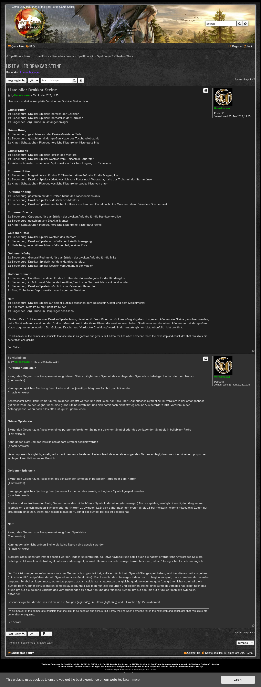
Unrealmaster (222, 108)
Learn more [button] (131, 679)
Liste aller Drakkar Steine (33, 66)
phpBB (119, 669)
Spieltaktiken (17, 357)
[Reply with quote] (205, 90)
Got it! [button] (238, 679)
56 (222, 113)
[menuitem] (30, 46)
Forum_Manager (29, 72)
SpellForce (69, 664)
